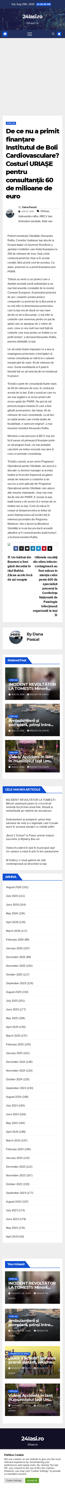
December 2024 (16, 1062)
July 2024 (12, 1105)
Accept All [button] (32, 1480)
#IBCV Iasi (46, 216)
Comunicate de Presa (19, 1354)
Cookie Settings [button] (14, 1480)
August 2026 (13, 887)
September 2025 (16, 983)
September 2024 (16, 1088)
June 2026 (12, 904)
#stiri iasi (47, 221)
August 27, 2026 (22, 1405)
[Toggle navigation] (29, 34)
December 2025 (16, 957)
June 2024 (12, 1114)
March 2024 (13, 1140)
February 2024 (15, 1149)
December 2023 (16, 1166)
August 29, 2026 (22, 1293)
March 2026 (13, 930)
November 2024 (16, 1070)
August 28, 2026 (22, 1368)
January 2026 (14, 948)
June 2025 (12, 1009)
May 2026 (12, 913)
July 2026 (12, 896)
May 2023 (12, 1227)
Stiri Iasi (11, 123)
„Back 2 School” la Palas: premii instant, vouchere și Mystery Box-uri (32, 1362)
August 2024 (13, 1096)
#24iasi (44, 211)
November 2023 (16, 1175)
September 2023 (16, 1193)
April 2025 (12, 1027)
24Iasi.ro (32, 17)
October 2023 (14, 1184)
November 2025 (16, 965)
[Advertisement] (32, 72)
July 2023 (12, 1210)
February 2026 (15, 939)
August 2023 (13, 1201)
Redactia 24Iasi (39, 694)
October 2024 (14, 1079)
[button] (53, 33)
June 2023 (12, 1219)
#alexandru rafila (28, 216)
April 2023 (12, 1236)
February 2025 (15, 1044)
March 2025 (13, 1035)
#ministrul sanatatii (29, 221)
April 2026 (12, 922)
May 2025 (12, 1018)
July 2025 (12, 1000)
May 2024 (12, 1123)
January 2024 (14, 1158)
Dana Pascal (29, 207)
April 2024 (12, 1131)
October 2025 (14, 974)
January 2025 (14, 1053)
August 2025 (13, 992)
